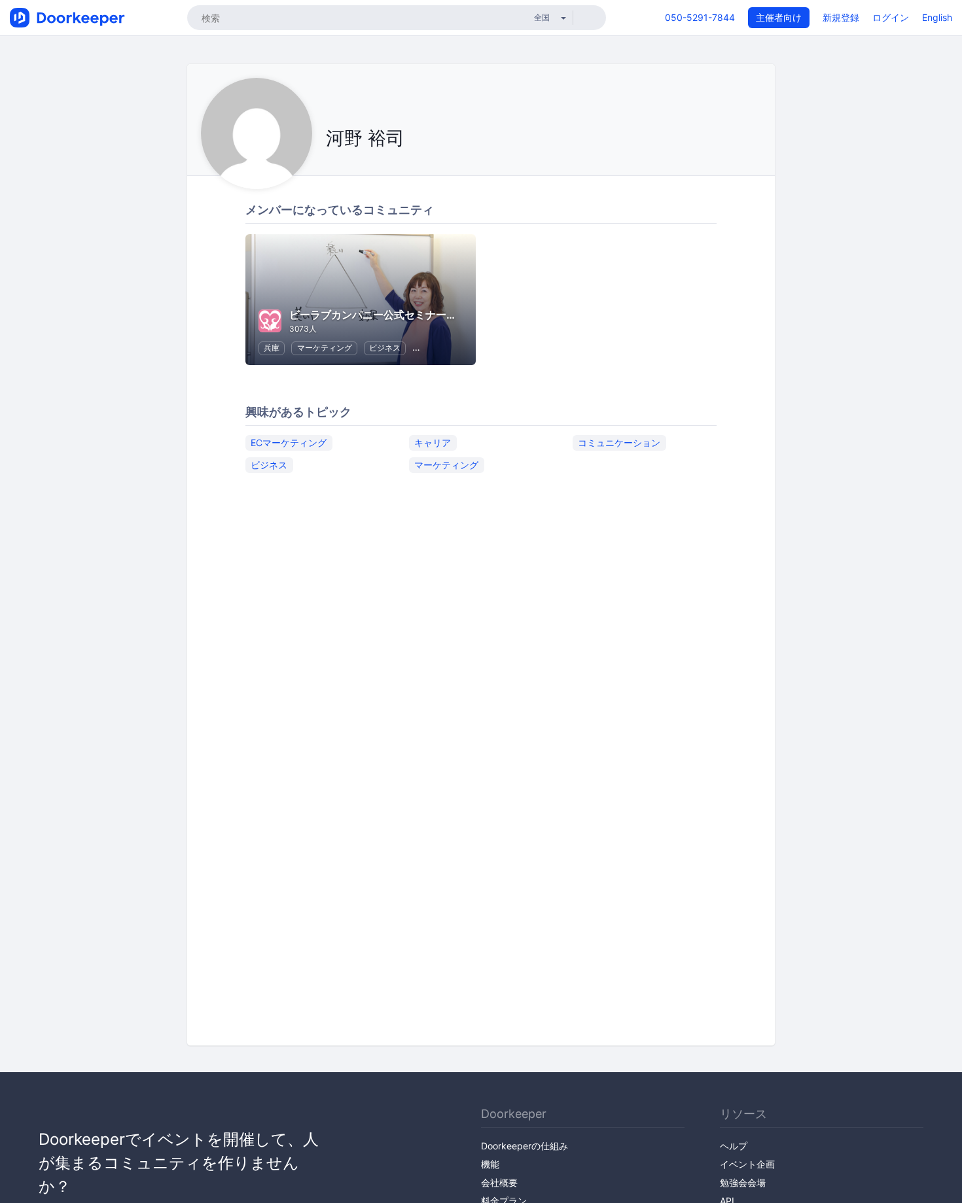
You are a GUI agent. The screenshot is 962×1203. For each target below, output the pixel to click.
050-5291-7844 (700, 17)
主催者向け (779, 17)
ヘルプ (733, 1145)
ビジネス (385, 348)
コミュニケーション (619, 442)
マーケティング (324, 348)
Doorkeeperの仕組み (524, 1145)
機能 (490, 1164)
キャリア (432, 442)
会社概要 (499, 1182)
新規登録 (841, 17)
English (937, 17)
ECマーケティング (289, 442)
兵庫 (271, 348)
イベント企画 (747, 1164)
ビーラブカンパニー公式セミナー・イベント (394, 314)
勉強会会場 (743, 1182)
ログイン (890, 17)
